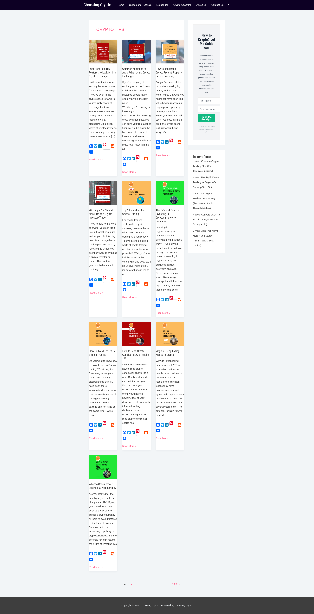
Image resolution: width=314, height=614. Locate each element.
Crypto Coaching (182, 5)
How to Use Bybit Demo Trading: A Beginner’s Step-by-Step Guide (206, 182)
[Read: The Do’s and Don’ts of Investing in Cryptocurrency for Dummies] (170, 192)
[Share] (91, 152)
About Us (201, 5)
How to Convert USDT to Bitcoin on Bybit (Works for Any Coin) (206, 219)
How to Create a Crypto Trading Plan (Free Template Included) (206, 166)
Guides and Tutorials (140, 5)
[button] (229, 5)
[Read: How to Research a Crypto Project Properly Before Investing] (170, 51)
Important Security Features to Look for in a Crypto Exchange (102, 72)
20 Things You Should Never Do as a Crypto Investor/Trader (101, 214)
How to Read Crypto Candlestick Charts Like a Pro (135, 355)
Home (121, 5)
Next (176, 583)
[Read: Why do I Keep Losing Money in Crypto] (170, 333)
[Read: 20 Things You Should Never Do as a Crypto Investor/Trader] (103, 192)
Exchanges (162, 5)
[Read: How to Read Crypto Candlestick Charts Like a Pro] (136, 333)
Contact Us (217, 5)
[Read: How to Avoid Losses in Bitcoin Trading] (103, 333)
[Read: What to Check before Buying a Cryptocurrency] (103, 466)
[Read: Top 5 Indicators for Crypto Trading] (136, 192)
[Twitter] (95, 146)
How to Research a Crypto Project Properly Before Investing (169, 72)
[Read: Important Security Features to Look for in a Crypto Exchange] (103, 51)
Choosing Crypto (97, 4)
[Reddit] (113, 146)
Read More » (96, 160)
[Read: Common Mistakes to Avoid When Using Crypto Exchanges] (136, 51)
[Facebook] (91, 146)
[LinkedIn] (100, 146)
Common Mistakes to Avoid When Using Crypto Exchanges (136, 72)
